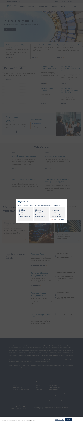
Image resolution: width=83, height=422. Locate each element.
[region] (41, 419)
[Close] (81, 419)
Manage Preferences (59, 419)
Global (62, 219)
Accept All (68, 419)
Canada (54, 219)
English (31, 202)
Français (36, 202)
